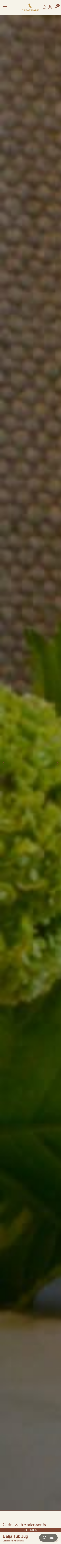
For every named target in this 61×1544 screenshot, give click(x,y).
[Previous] (3, 763)
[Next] (58, 763)
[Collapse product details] (56, 1531)
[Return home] (30, 7)
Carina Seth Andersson (13, 1540)
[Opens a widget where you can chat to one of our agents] (48, 1538)
